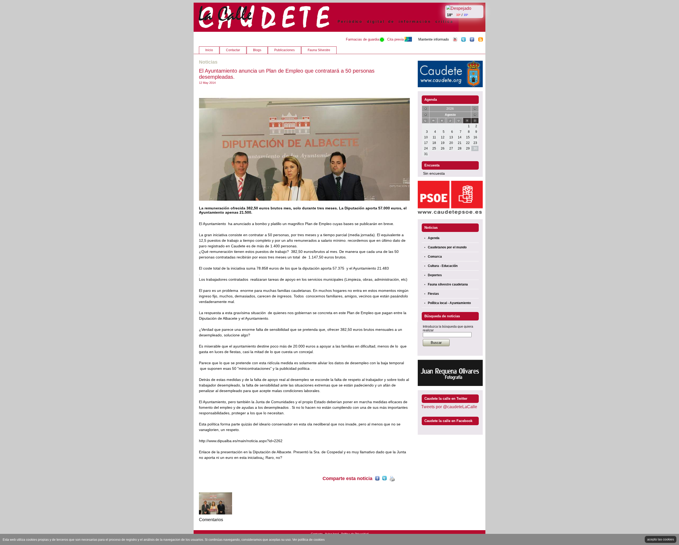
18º (449, 15)
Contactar (233, 50)
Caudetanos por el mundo (447, 247)
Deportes (435, 275)
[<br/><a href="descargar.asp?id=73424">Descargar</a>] (304, 145)
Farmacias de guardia (362, 39)
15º (466, 14)
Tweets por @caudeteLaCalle (449, 407)
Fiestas (433, 294)
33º (458, 14)
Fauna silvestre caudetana (448, 284)
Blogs (257, 50)
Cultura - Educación (443, 266)
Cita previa (395, 39)
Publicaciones (284, 50)
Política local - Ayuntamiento (449, 303)
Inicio (209, 50)
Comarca (435, 256)
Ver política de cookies (308, 540)
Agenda (433, 238)
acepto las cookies (660, 539)
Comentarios (211, 519)
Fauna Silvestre (319, 50)
